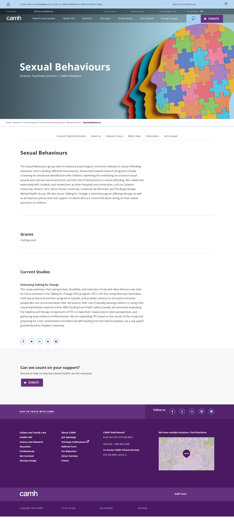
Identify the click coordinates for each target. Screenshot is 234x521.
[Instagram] (202, 412)
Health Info (26, 437)
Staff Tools (180, 493)
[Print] (56, 342)
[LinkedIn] (192, 412)
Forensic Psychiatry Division (52, 122)
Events (65, 460)
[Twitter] (182, 412)
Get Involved (170, 136)
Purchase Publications (73, 441)
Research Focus (74, 122)
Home (8, 122)
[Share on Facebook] (23, 342)
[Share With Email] (48, 342)
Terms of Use (68, 508)
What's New (134, 136)
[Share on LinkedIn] (40, 342)
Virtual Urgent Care (168, 11)
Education (25, 446)
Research (17, 122)
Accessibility (192, 11)
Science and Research (31, 441)
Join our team (110, 11)
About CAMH (68, 432)
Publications (152, 136)
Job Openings (68, 437)
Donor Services (69, 455)
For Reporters (69, 451)
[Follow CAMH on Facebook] (172, 412)
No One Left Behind (43, 11)
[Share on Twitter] (31, 342)
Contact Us (11, 11)
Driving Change (28, 460)
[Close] (226, 4)
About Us (96, 136)
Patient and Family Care (33, 432)
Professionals (27, 451)
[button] (43, 18)
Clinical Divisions (31, 122)
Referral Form (137, 11)
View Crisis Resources (184, 4)
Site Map (142, 508)
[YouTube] (211, 412)
